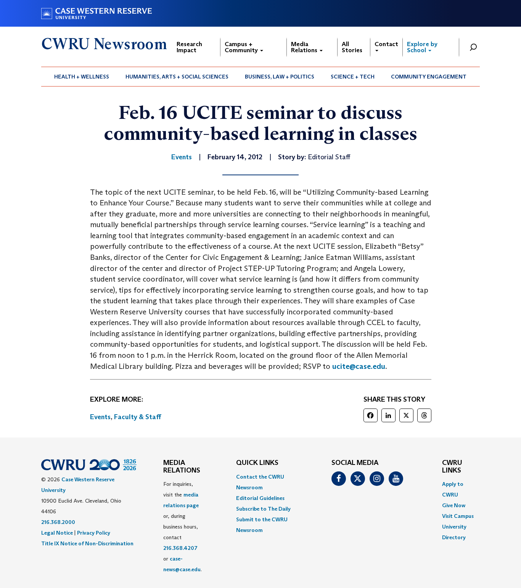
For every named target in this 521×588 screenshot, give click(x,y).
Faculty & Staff (137, 417)
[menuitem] (81, 76)
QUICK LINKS (257, 463)
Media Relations (305, 47)
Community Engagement (428, 76)
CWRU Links (452, 466)
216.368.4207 (180, 548)
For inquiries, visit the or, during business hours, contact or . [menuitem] (182, 527)
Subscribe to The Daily (263, 508)
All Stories (352, 47)
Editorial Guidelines (260, 498)
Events (100, 417)
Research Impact (189, 47)
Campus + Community (242, 47)
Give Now (453, 505)
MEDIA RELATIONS (181, 466)
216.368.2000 (58, 522)
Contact (386, 44)
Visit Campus (458, 516)
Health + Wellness (81, 76)
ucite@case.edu (358, 366)
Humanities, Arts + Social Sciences (176, 76)
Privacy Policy (93, 532)
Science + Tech (353, 76)
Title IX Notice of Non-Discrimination (87, 543)
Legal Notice (57, 532)
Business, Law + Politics (279, 76)
